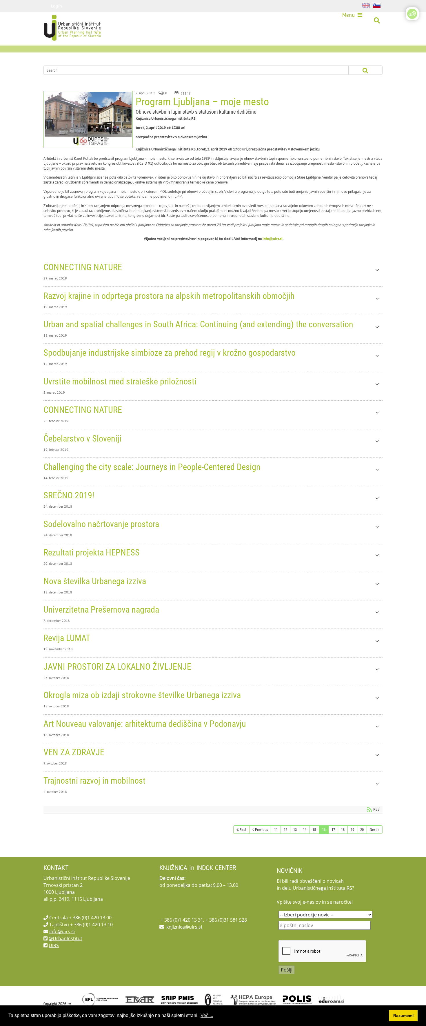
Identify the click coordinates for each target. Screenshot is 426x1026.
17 (333, 829)
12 (285, 829)
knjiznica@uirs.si (184, 927)
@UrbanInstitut (65, 938)
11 (276, 829)
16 (323, 829)
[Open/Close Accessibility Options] (412, 14)
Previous (261, 829)
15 (314, 829)
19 (352, 829)
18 (343, 829)
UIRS (54, 945)
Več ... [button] (207, 1015)
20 (362, 829)
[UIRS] (60, 20)
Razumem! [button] (403, 1015)
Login (56, 6)
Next (373, 829)
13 (295, 829)
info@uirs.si (273, 238)
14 (304, 829)
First (243, 829)
